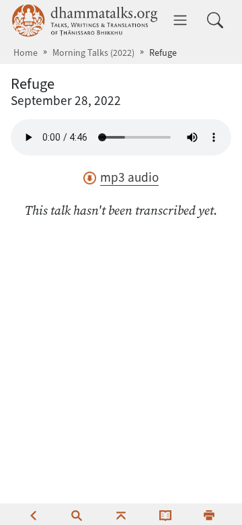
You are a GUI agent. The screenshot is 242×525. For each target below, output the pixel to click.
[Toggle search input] (215, 20)
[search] (77, 514)
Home (25, 52)
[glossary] (165, 514)
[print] (209, 514)
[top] (121, 514)
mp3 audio (129, 177)
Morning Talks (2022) (93, 52)
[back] (33, 514)
